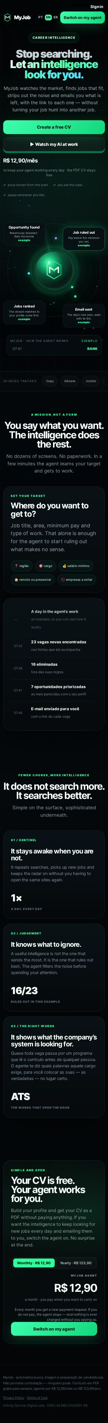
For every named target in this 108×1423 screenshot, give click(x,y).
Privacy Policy (13, 1398)
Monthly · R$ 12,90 (34, 1263)
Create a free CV (54, 127)
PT (40, 17)
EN (48, 17)
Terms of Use (37, 1398)
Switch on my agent (82, 17)
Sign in (96, 6)
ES (56, 17)
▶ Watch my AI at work (54, 144)
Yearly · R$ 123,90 (76, 1263)
